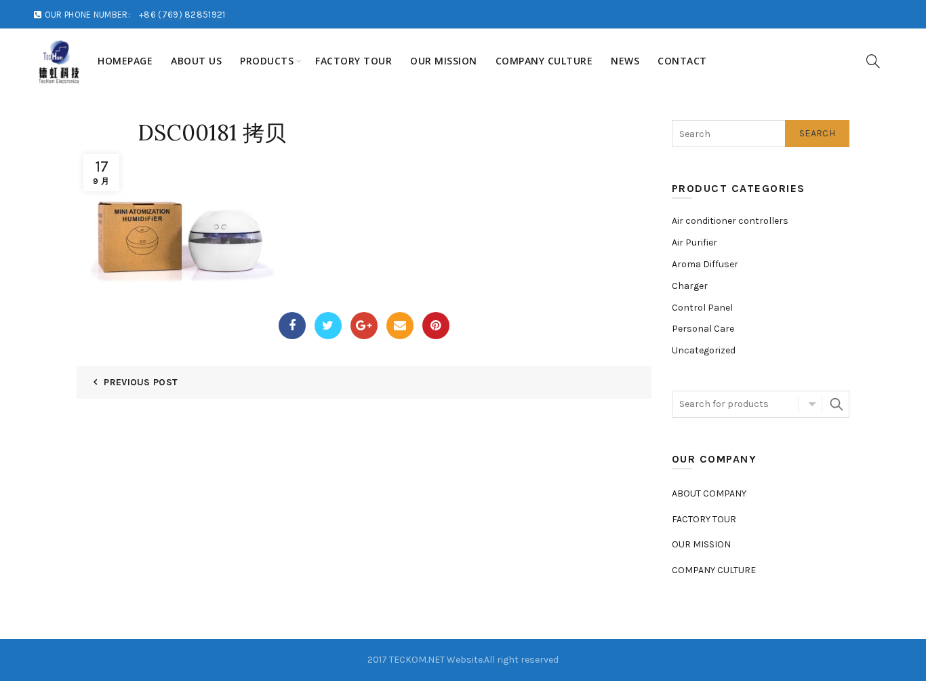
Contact (682, 60)
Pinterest (435, 325)
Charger (690, 286)
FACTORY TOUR (353, 60)
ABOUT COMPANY (709, 493)
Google (364, 325)
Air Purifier (694, 242)
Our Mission (443, 60)
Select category (810, 404)
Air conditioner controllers (730, 221)
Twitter (328, 325)
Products (267, 60)
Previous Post (141, 382)
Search (817, 133)
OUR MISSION (701, 544)
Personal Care (703, 328)
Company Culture (544, 60)
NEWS (625, 60)
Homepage (125, 60)
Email (400, 325)
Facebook (292, 325)
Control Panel (702, 307)
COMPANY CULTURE (714, 570)
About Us (196, 60)
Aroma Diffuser (705, 264)
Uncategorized (704, 350)
